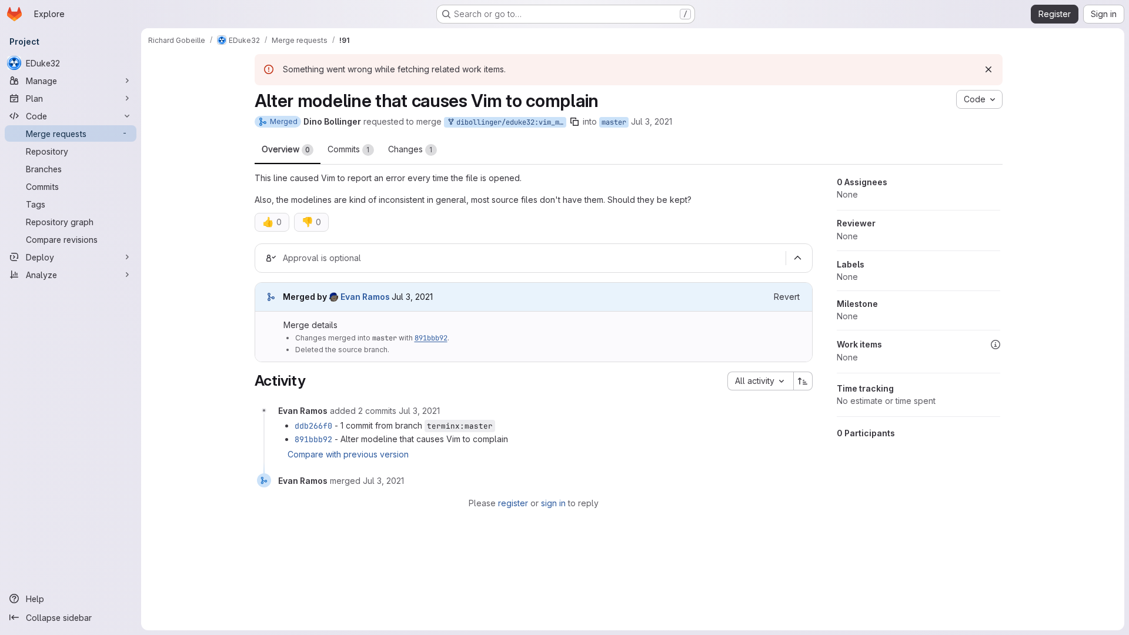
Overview (286, 149)
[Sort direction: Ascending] (803, 381)
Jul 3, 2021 (651, 121)
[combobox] (760, 381)
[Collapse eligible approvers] (798, 258)
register (513, 503)
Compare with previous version (348, 454)
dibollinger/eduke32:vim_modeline (509, 122)
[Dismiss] (988, 69)
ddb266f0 (313, 425)
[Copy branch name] (574, 122)
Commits (349, 149)
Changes (410, 149)
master (614, 122)
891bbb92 (431, 338)
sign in (553, 503)
